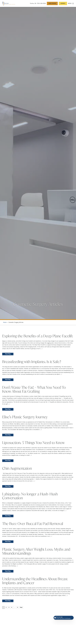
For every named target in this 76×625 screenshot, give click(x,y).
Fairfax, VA (33, 3)
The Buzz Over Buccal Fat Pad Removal (32, 523)
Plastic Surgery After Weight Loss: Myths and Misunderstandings (36, 551)
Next (21, 607)
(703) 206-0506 (41, 3)
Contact (63, 3)
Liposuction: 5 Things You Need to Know (33, 442)
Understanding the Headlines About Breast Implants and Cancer (34, 580)
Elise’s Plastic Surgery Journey (25, 417)
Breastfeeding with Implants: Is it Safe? (31, 361)
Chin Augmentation (17, 468)
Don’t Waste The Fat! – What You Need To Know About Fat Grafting (34, 389)
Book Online (52, 3)
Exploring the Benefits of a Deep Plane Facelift (37, 336)
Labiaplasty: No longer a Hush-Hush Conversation (30, 496)
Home (5, 322)
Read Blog (7, 354)
